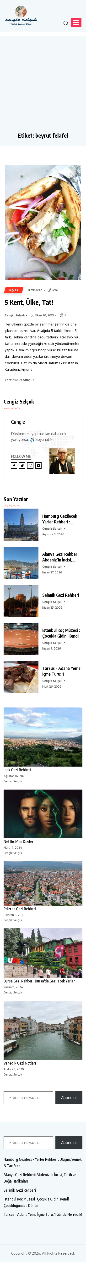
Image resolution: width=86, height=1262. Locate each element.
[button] (76, 22)
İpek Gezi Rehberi (17, 769)
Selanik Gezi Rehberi (60, 595)
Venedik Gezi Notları (20, 1063)
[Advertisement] (43, 86)
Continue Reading (18, 380)
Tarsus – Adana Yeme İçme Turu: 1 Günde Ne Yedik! (43, 1214)
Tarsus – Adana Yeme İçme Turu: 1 (61, 671)
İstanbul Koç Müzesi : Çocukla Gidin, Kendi (61, 633)
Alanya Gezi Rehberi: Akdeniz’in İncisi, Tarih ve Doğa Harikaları (40, 1177)
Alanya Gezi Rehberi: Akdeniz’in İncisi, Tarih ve (61, 557)
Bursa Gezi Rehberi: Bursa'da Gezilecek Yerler (39, 981)
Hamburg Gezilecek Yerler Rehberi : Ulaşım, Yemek (59, 519)
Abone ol (69, 1097)
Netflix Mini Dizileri (19, 841)
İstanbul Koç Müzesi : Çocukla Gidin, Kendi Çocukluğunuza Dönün (36, 1202)
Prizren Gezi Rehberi (20, 908)
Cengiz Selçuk (15, 315)
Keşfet (13, 290)
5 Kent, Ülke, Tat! (29, 302)
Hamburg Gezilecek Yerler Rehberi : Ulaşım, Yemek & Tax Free (43, 1162)
